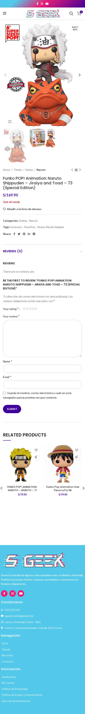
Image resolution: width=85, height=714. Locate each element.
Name (7, 361)
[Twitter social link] (19, 233)
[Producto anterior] (72, 170)
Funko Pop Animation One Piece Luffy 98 (62, 488)
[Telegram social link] (34, 233)
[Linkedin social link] (29, 233)
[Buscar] (71, 13)
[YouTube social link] (47, 3)
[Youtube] (21, 593)
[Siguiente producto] (80, 170)
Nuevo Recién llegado (50, 227)
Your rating (11, 308)
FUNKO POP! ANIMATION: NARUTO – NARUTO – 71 (22, 488)
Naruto (41, 169)
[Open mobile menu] (4, 13)
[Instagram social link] (42, 3)
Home (6, 169)
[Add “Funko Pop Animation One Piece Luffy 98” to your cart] (76, 457)
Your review (11, 316)
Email (7, 377)
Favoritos (29, 227)
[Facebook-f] (4, 593)
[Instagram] (12, 593)
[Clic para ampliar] (10, 122)
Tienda (18, 169)
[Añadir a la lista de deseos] (36, 450)
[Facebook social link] (37, 3)
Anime (29, 169)
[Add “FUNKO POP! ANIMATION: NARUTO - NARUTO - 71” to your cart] (36, 457)
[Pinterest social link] (24, 233)
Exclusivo (16, 227)
